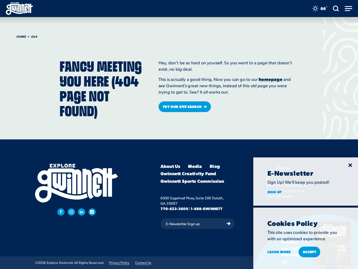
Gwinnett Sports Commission (192, 181)
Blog (215, 166)
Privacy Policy (119, 262)
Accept (309, 252)
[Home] (19, 8)
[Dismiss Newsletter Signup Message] (350, 165)
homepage (270, 79)
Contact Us (143, 262)
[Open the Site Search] (336, 8)
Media (195, 166)
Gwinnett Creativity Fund (188, 173)
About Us (170, 166)
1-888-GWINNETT (206, 208)
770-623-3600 (174, 208)
